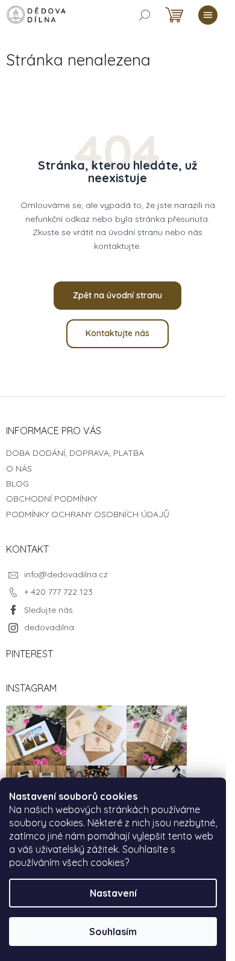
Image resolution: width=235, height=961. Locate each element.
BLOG (17, 483)
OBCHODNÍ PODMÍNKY (51, 498)
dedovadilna (49, 627)
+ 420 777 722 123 (58, 591)
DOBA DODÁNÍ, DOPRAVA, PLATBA (75, 452)
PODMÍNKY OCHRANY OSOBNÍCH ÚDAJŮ (87, 514)
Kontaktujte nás (117, 333)
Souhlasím (113, 932)
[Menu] (208, 15)
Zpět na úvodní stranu (117, 295)
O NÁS (19, 468)
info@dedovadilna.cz (66, 574)
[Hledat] (145, 15)
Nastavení (113, 893)
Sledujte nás (48, 609)
